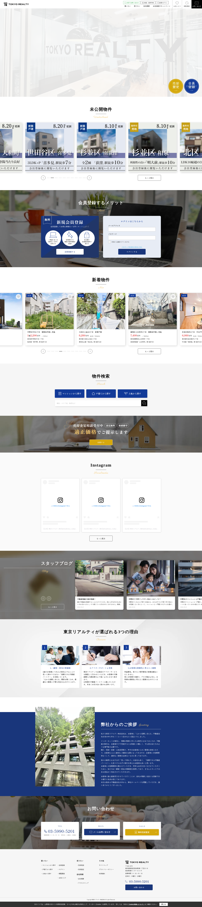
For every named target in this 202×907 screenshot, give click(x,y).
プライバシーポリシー (106, 869)
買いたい (127, 6)
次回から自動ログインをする (120, 242)
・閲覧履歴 (61, 874)
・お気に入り (61, 878)
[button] (43, 178)
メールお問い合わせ (101, 832)
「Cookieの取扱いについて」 (136, 904)
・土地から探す (46, 874)
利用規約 (102, 874)
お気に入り (177, 6)
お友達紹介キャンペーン (161, 6)
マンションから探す (71, 393)
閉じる (163, 904)
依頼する (101, 442)
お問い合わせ (196, 6)
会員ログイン (163, 3)
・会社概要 (80, 879)
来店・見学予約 (149, 3)
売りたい (137, 6)
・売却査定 (80, 869)
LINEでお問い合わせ (132, 3)
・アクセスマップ (82, 883)
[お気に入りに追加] (18, 296)
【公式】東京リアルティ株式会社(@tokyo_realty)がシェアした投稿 (65, 529)
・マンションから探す (48, 865)
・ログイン (61, 869)
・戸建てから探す (47, 869)
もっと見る (149, 178)
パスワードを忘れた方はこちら (132, 247)
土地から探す (134, 393)
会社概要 (146, 6)
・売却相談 (80, 865)
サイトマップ (103, 865)
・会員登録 (61, 865)
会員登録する (70, 251)
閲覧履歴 (187, 6)
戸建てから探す (103, 393)
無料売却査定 (143, 832)
